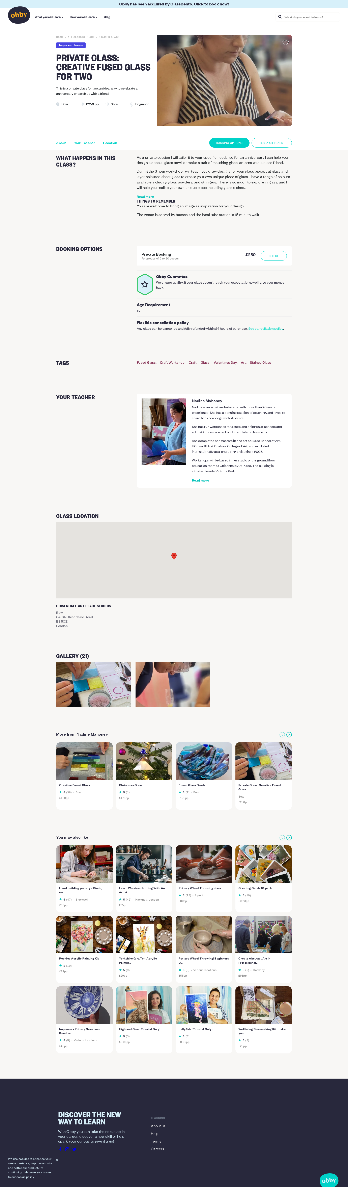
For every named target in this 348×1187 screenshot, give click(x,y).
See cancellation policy (265, 328)
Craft (193, 362)
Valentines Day (225, 362)
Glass (205, 362)
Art (243, 362)
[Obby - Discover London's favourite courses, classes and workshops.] (19, 16)
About (61, 143)
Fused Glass (146, 362)
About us (158, 1125)
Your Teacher (84, 143)
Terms (156, 1140)
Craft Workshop (172, 362)
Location (110, 143)
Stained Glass (260, 362)
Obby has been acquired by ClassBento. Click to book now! (174, 3)
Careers (157, 1148)
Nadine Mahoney (207, 400)
